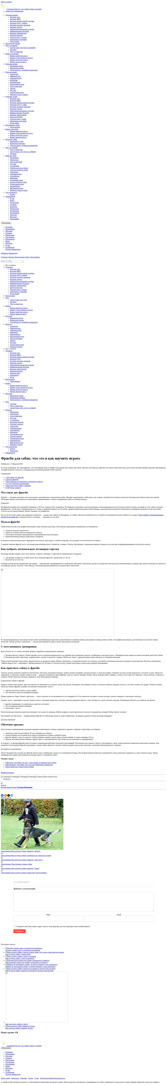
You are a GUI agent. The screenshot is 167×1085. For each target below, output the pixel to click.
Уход (7, 298)
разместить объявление (14, 11)
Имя (48, 915)
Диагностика (15, 373)
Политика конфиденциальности (52, 1078)
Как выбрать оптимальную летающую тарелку (24, 482)
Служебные (14, 166)
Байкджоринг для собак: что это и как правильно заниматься (29, 765)
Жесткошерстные (16, 188)
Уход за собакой (11, 148)
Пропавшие (14, 219)
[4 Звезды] (30, 777)
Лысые (12, 88)
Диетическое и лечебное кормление (24, 70)
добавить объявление (9, 253)
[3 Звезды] (22, 777)
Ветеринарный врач (16, 787)
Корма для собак (11, 129)
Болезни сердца (16, 27)
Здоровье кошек (11, 15)
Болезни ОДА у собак (18, 105)
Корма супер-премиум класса (21, 58)
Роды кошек (14, 41)
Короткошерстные (17, 84)
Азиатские (14, 74)
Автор (30, 1078)
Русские (13, 90)
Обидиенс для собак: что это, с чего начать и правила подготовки (30, 763)
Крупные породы (17, 422)
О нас (36, 1078)
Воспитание (10, 296)
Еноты (12, 194)
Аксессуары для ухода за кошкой (22, 48)
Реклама (23, 1078)
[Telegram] (11, 795)
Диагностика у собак (18, 119)
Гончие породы (16, 436)
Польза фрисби (12, 479)
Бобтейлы (14, 80)
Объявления (10, 196)
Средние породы (16, 424)
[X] (8, 795)
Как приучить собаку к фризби (18, 486)
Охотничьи (14, 160)
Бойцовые (14, 178)
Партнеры (14, 451)
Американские (15, 78)
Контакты (15, 1078)
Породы (8, 324)
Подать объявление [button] (12, 249)
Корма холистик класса (19, 60)
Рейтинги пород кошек (19, 95)
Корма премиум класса (19, 56)
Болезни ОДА (15, 359)
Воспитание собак (12, 125)
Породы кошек (11, 72)
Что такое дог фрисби (14, 477)
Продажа (13, 217)
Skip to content (6, 2)
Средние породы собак (19, 170)
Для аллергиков (16, 86)
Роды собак (14, 123)
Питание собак (11, 139)
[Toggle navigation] (2, 4)
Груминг (13, 205)
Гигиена (13, 50)
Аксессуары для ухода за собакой (23, 152)
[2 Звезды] (13, 777)
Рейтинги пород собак (18, 190)
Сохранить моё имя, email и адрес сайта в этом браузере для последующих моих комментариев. (53, 926)
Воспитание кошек (12, 44)
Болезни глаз (15, 17)
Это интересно (11, 192)
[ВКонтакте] (2, 795)
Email (119, 915)
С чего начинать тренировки (17, 484)
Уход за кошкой (11, 46)
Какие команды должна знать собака (19, 767)
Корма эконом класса (18, 62)
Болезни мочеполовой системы (22, 21)
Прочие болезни (16, 35)
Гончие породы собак (18, 182)
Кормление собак (16, 141)
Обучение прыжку (13, 488)
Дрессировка (15, 127)
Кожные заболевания (18, 33)
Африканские (15, 76)
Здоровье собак (11, 97)
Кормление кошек (17, 68)
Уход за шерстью (16, 52)
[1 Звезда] (5, 777)
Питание (8, 316)
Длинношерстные (17, 92)
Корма (7, 306)
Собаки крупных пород (19, 168)
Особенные (14, 211)
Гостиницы (14, 203)
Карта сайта (5, 1078)
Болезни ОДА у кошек (18, 23)
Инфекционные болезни (19, 31)
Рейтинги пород (16, 347)
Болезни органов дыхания (20, 25)
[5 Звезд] (38, 777)
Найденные (14, 209)
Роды (12, 377)
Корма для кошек (12, 54)
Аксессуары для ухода (18, 300)
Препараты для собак (18, 121)
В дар (12, 199)
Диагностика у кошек (18, 37)
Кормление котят (16, 66)
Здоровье (8, 267)
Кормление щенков (17, 143)
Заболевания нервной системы (22, 29)
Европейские (15, 82)
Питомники (14, 213)
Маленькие (14, 158)
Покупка (13, 215)
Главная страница (8, 257)
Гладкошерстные (16, 180)
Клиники (13, 207)
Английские (15, 176)
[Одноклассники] (5, 795)
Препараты (14, 375)
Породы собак (10, 156)
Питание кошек (11, 64)
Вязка (12, 201)
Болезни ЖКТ (15, 19)
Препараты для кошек (18, 39)
